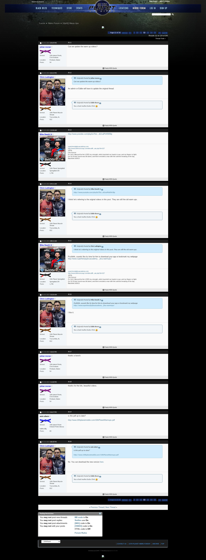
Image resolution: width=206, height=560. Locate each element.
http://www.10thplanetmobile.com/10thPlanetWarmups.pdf (91, 420)
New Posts (153, 1)
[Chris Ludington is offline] (52, 93)
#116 (69, 294)
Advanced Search (38, 2)
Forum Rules (81, 533)
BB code (79, 517)
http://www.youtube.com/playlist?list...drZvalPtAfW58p (90, 134)
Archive (155, 544)
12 (144, 33)
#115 (69, 241)
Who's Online (165, 1)
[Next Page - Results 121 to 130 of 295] (159, 33)
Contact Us (121, 544)
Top (162, 544)
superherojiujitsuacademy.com (78, 146)
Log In (153, 8)
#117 (69, 352)
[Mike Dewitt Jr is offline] (52, 149)
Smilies (78, 520)
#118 (69, 382)
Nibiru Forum (139, 8)
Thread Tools (159, 38)
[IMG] (77, 523)
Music (79, 8)
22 (155, 33)
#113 (69, 130)
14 (151, 33)
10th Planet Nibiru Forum (139, 544)
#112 (69, 73)
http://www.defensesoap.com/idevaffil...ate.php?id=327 (86, 148)
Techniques (57, 8)
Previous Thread (97, 507)
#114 (69, 184)
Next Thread (110, 507)
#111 (69, 43)
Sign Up (163, 8)
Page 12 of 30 (115, 33)
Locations (124, 8)
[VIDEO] (78, 526)
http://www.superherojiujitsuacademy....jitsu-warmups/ (89, 259)
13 (148, 33)
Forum (42, 23)
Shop (69, 8)
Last (163, 33)
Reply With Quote (111, 68)
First (125, 33)
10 (137, 33)
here (101, 462)
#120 (69, 442)
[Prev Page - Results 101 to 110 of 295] (130, 33)
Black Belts (41, 8)
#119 (69, 412)
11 (141, 33)
